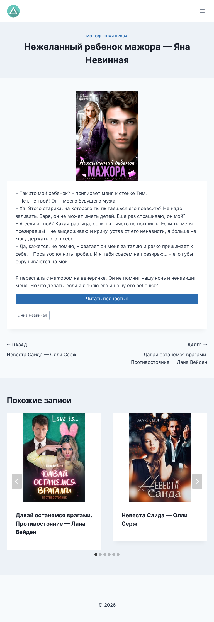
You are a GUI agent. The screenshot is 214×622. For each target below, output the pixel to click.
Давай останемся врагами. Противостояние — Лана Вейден (169, 354)
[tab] (95, 554)
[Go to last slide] (17, 481)
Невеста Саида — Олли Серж (41, 350)
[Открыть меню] (202, 11)
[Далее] (197, 481)
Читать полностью (107, 298)
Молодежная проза (107, 36)
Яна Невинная (32, 315)
